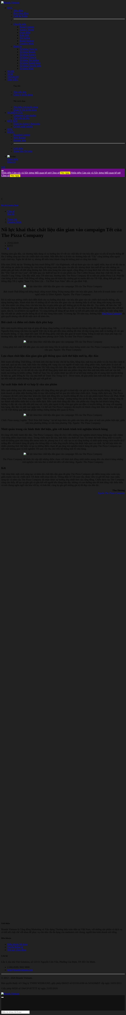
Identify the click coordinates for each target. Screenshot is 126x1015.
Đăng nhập (12, 159)
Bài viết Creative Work (9, 205)
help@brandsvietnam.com (20, 970)
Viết (3, 167)
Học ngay (65, 173)
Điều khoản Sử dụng (17, 944)
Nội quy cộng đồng (16, 950)
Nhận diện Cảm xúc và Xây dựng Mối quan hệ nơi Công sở (35, 172)
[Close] (2, 170)
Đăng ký (11, 162)
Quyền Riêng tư (15, 947)
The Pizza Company (112, 313)
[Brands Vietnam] (10, 2)
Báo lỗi (10, 214)
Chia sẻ (11, 211)
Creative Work (14, 222)
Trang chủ (12, 219)
